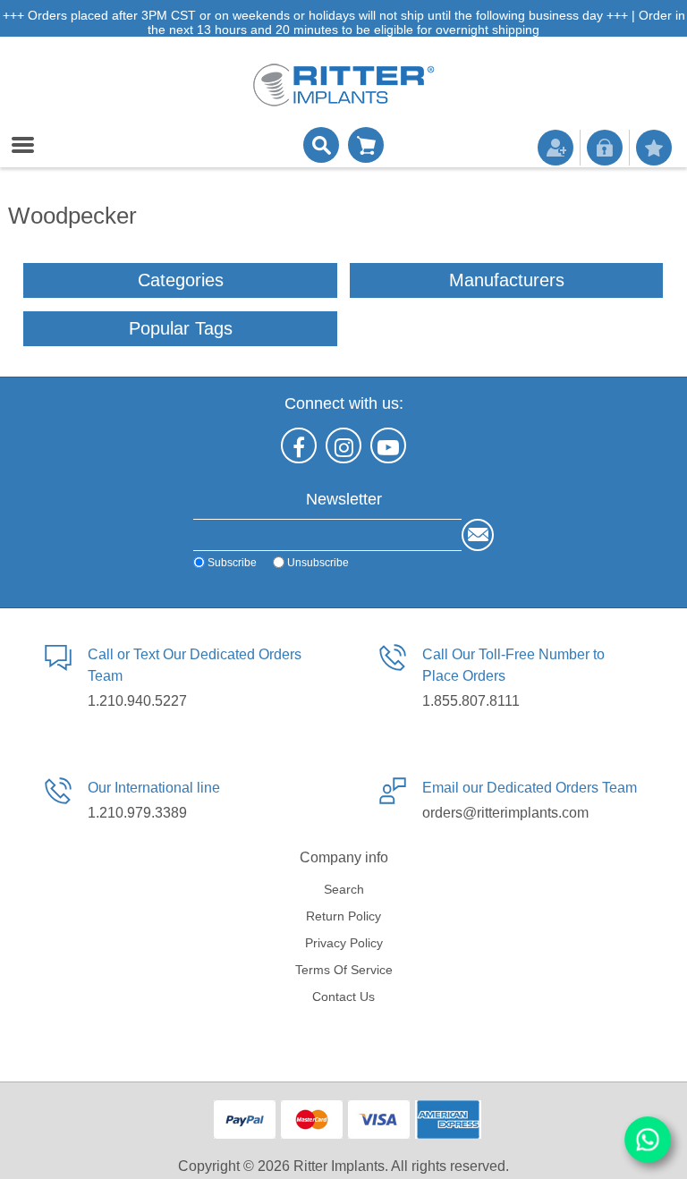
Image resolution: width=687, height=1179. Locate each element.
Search (344, 889)
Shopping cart (366, 145)
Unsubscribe (318, 562)
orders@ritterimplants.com (505, 812)
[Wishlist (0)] (654, 147)
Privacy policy (344, 943)
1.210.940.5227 (137, 700)
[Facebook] (299, 445)
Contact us (343, 996)
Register (555, 147)
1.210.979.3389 (137, 812)
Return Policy (343, 916)
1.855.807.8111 (471, 700)
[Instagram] (343, 445)
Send (478, 535)
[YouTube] (388, 445)
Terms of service (344, 970)
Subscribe (232, 562)
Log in (605, 147)
